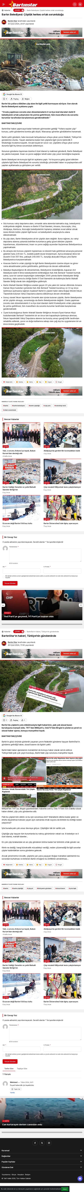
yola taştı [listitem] (72, 888)
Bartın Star (12, 21)
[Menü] (4, 4)
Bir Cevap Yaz (10, 537)
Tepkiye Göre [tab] (22, 1068)
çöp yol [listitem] (30, 888)
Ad (4, 566)
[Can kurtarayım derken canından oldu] (42, 1113)
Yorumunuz (14, 547)
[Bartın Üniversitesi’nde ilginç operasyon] (62, 511)
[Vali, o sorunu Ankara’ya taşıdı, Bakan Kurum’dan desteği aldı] (21, 439)
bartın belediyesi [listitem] (18, 405)
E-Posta (47, 566)
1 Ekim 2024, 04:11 (27, 1082)
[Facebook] (35, 1143)
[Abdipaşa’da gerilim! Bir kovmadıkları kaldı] (62, 439)
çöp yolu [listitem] (47, 405)
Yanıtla (12, 1092)
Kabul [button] (65, 1189)
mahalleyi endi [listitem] (60, 405)
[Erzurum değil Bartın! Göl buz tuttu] (21, 511)
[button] (80, 4)
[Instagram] (49, 1143)
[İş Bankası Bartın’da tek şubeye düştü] (42, 605)
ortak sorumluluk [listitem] (9, 410)
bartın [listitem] (5, 405)
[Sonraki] (80, 605)
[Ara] (75, 4)
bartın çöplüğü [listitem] (34, 405)
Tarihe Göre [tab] (8, 1068)
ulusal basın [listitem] (60, 888)
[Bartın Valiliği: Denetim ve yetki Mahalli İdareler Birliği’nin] (21, 476)
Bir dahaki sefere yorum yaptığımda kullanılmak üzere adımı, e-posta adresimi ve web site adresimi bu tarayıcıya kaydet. (41, 576)
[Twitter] (42, 1143)
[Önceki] (3, 605)
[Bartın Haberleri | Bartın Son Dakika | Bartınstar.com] (23, 4)
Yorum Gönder (10, 583)
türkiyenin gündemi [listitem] (44, 888)
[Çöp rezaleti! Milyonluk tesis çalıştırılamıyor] (62, 476)
